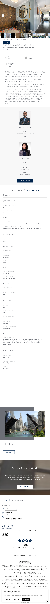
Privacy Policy (31, 555)
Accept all (26, 599)
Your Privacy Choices (25, 602)
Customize (16, 599)
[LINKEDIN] (23, 540)
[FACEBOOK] (19, 540)
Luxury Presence (35, 548)
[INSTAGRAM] (30, 540)
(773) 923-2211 (9, 514)
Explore (9, 452)
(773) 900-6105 (25, 169)
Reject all (7, 599)
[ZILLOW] (26, 540)
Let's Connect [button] (25, 486)
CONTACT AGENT (25, 180)
